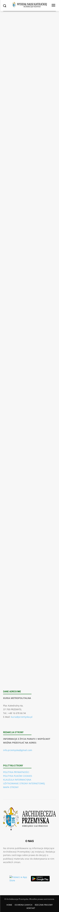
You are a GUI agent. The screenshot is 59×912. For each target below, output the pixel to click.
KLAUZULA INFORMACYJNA (17, 779)
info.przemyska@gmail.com (17, 750)
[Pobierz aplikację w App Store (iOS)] (18, 878)
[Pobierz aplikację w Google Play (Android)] (40, 878)
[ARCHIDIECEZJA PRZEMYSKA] (29, 5)
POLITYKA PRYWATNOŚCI (16, 772)
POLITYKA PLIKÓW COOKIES (17, 775)
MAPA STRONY (11, 787)
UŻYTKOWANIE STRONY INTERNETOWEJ (24, 783)
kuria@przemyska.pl (21, 716)
